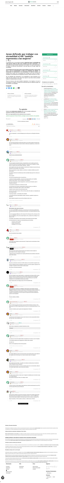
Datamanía (21, 467)
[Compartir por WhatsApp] (14, 88)
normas (13, 111)
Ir (55, 60)
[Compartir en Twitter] (7, 88)
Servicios (38, 5)
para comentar (18, 111)
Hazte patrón (49, 476)
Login (58, 1)
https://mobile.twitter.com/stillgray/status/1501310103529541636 (20, 280)
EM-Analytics (21, 466)
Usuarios (44, 5)
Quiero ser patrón (9, 471)
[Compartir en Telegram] (11, 88)
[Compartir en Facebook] (9, 88)
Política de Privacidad (36, 467)
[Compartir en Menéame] (16, 88)
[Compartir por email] (18, 88)
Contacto (49, 5)
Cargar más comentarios (23, 403)
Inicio (11, 5)
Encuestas (20, 5)
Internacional (27, 5)
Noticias (15, 5)
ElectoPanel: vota (50, 54)
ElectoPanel (33, 5)
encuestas (32, 452)
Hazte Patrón (18, 115)
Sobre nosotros (35, 466)
